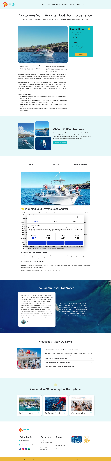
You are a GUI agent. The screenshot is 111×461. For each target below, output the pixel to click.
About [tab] (74, 221)
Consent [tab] (36, 221)
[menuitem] (45, 4)
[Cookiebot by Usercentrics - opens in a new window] (77, 217)
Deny (37, 243)
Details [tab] (55, 221)
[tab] (30, 164)
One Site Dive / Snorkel (26, 413)
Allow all (74, 243)
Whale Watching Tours (78, 413)
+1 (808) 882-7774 (25, 440)
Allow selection (55, 243)
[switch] (48, 238)
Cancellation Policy (30, 459)
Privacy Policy (22, 459)
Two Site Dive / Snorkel (52, 413)
